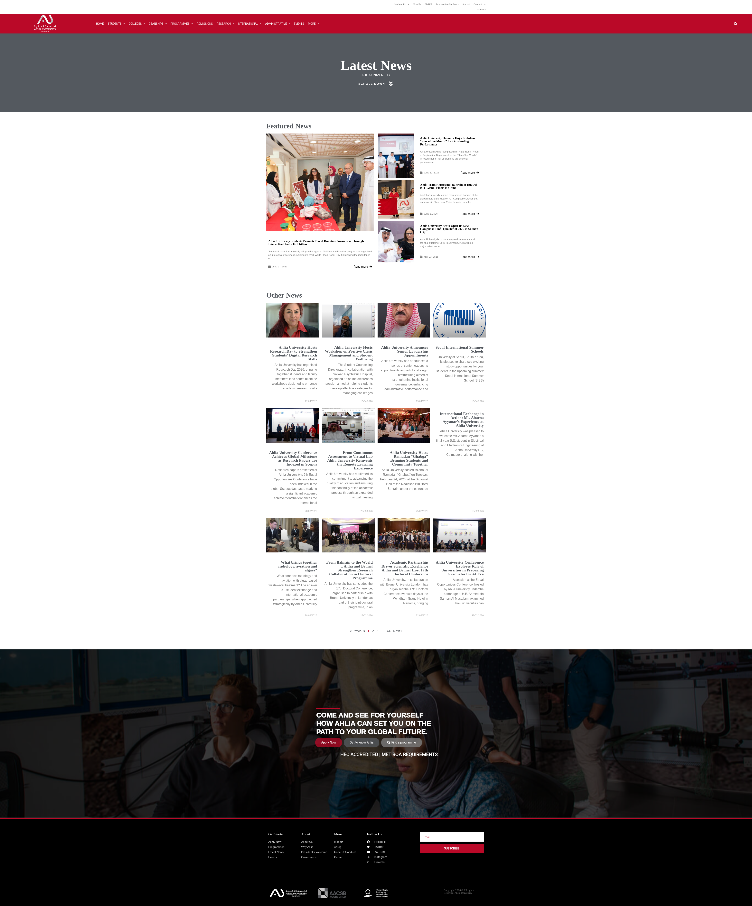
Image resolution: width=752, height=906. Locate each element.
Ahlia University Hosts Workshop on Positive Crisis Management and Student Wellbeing (349, 353)
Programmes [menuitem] (180, 23)
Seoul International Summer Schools (460, 349)
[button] (735, 24)
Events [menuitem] (299, 23)
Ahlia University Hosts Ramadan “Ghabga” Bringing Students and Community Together (409, 458)
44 (388, 631)
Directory (481, 9)
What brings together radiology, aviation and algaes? (297, 566)
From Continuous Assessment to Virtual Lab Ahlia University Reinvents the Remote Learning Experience (350, 460)
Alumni (466, 4)
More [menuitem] (312, 23)
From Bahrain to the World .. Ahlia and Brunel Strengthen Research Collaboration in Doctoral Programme (349, 570)
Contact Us (480, 4)
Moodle (417, 4)
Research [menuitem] (224, 23)
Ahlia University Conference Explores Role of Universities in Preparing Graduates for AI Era (460, 568)
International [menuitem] (248, 23)
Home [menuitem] (100, 23)
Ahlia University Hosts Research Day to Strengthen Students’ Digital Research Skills (293, 353)
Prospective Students (447, 4)
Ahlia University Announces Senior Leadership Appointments (404, 351)
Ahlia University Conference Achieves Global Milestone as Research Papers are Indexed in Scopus (293, 458)
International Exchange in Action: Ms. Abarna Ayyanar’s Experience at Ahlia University (462, 419)
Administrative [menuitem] (276, 23)
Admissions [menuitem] (205, 23)
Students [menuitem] (115, 23)
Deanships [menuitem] (156, 23)
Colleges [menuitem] (135, 23)
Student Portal (401, 4)
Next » (397, 631)
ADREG (428, 4)
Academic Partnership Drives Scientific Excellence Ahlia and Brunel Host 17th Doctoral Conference (404, 568)
